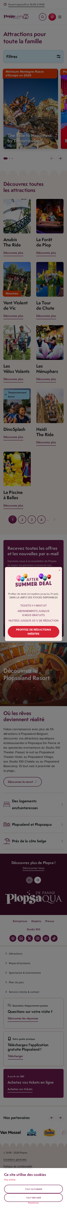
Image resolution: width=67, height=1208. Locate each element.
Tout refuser (33, 1197)
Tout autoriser (33, 1189)
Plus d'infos (9, 1179)
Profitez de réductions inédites (33, 632)
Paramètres (33, 1203)
